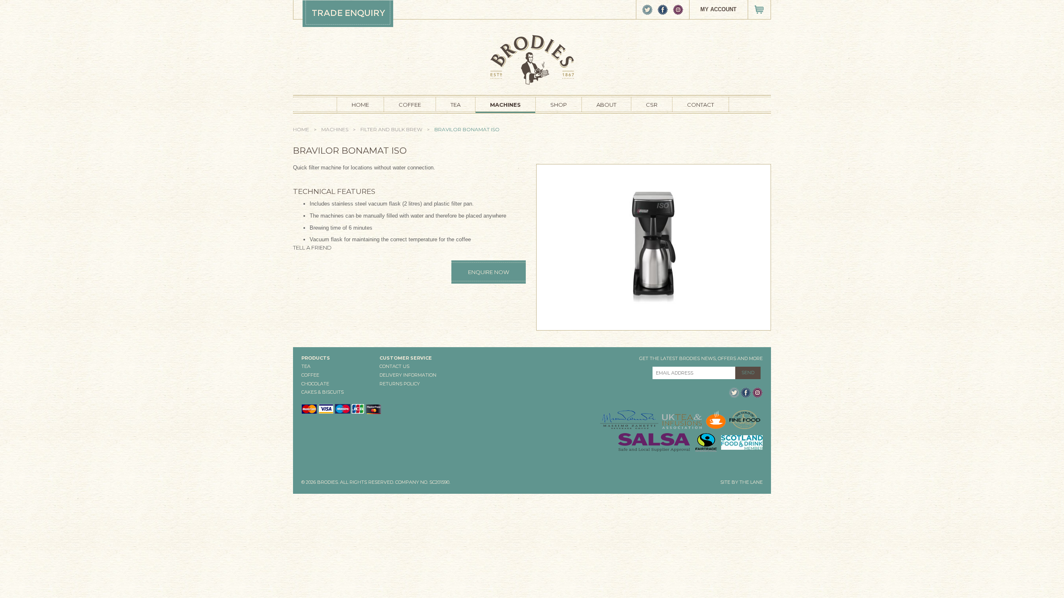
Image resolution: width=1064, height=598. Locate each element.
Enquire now (488, 272)
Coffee (410, 104)
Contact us (394, 366)
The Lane (751, 482)
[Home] (532, 59)
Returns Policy (399, 384)
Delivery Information (407, 375)
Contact (700, 104)
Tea (456, 104)
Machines (505, 104)
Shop (558, 104)
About (606, 104)
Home (360, 104)
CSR (652, 104)
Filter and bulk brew (391, 129)
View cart (759, 9)
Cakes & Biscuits (322, 392)
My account (718, 9)
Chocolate (315, 384)
